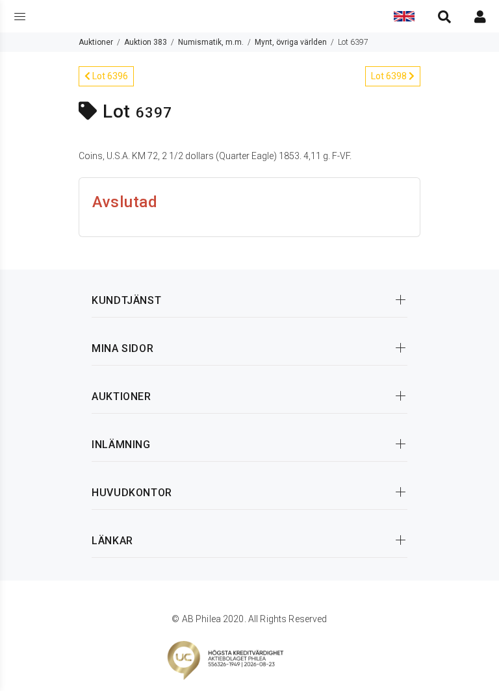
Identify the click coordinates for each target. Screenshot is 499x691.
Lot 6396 (109, 76)
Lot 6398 (390, 76)
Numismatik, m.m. (211, 42)
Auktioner (96, 42)
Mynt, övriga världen (291, 42)
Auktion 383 (145, 42)
